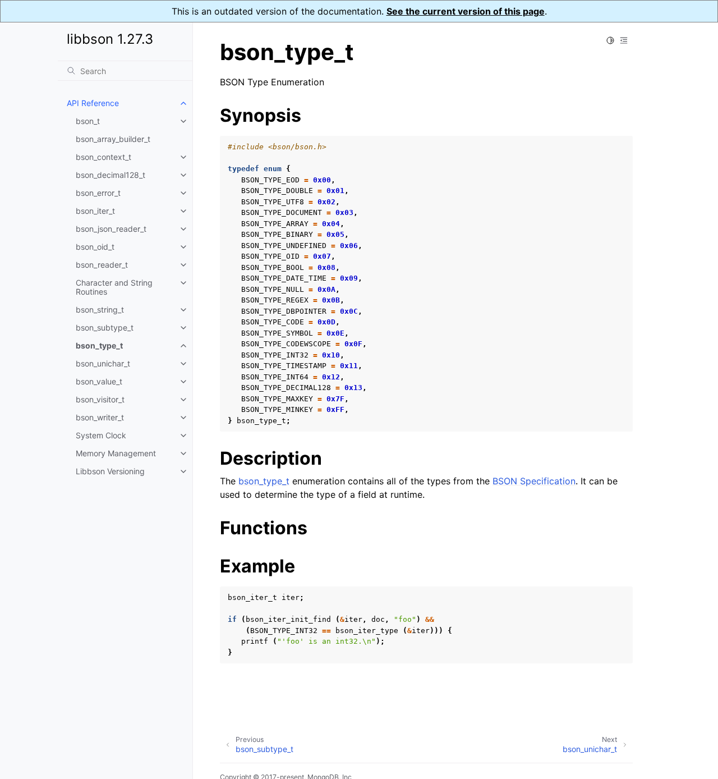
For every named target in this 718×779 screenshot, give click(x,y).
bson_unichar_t (103, 363)
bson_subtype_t (105, 327)
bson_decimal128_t (110, 175)
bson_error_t (98, 193)
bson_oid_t (95, 246)
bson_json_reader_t (111, 228)
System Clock (101, 435)
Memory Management (116, 453)
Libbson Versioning (110, 471)
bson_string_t (100, 309)
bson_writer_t (100, 417)
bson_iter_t (95, 211)
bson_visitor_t (100, 399)
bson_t (88, 121)
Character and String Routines (114, 287)
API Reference (93, 103)
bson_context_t (103, 157)
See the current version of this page (465, 11)
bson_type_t (99, 345)
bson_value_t (99, 381)
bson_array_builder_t (113, 139)
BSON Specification (534, 481)
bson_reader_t (102, 264)
